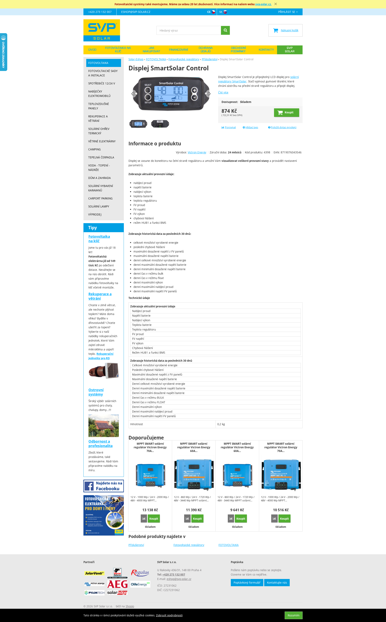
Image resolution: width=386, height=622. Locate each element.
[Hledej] (225, 30)
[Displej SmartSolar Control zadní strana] (160, 124)
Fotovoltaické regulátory (188, 545)
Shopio (130, 606)
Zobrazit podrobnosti (169, 615)
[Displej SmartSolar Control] (171, 94)
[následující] (210, 94)
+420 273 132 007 (100, 12)
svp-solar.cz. (263, 4)
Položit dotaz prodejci (283, 127)
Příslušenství (136, 545)
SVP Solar (290, 50)
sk (220, 12)
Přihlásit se (286, 12)
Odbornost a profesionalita (100, 443)
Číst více (223, 92)
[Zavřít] (276, 4)
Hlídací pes (251, 127)
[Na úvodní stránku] (103, 30)
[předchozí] (132, 94)
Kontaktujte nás (277, 582)
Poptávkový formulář (247, 582)
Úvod (92, 49)
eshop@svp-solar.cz (135, 12)
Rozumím (294, 615)
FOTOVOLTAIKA (229, 545)
